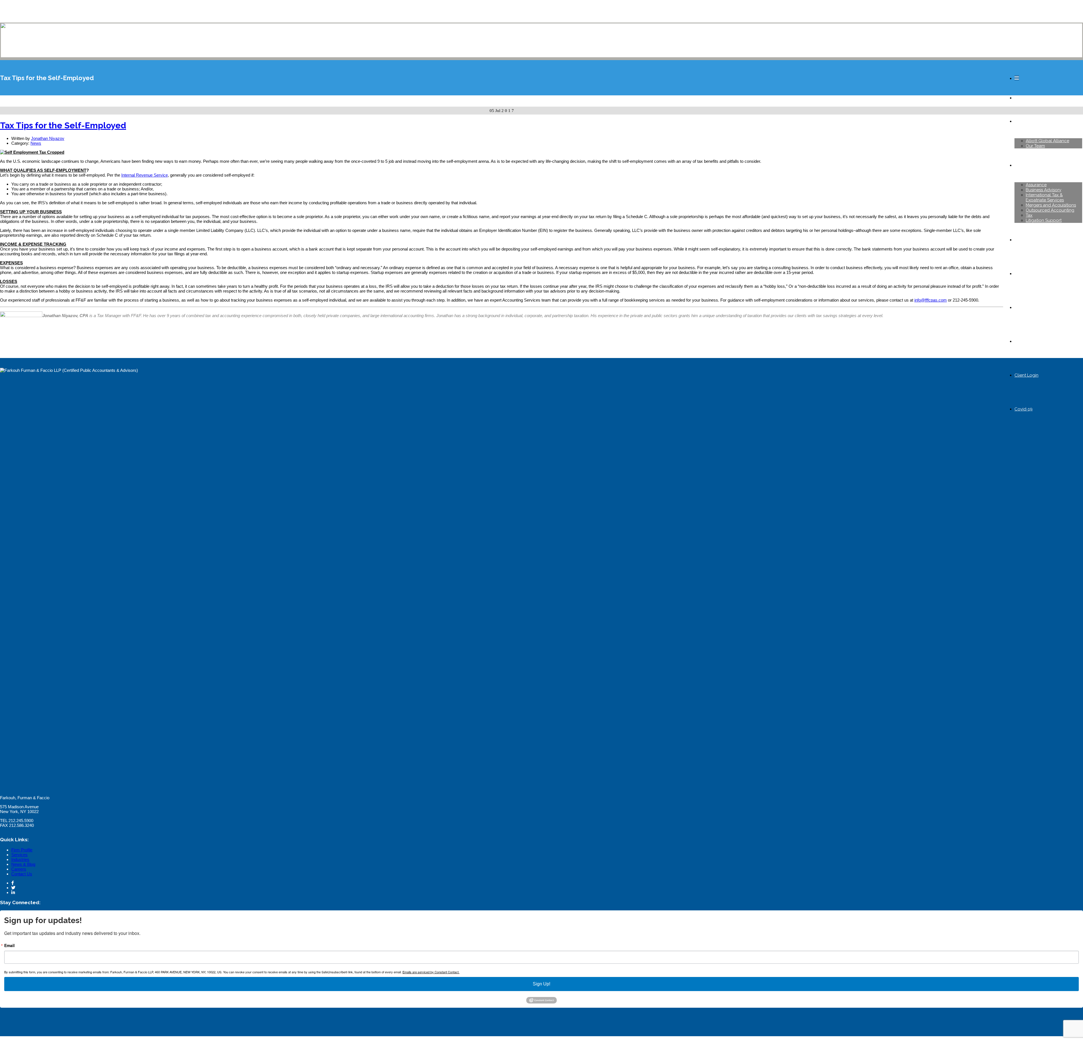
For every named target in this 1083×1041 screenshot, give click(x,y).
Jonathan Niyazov (47, 138)
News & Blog (23, 864)
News (35, 143)
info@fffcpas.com (930, 300)
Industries (20, 859)
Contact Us (21, 873)
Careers (18, 869)
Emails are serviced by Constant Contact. (430, 972)
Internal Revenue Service (144, 175)
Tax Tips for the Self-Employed (63, 125)
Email (9, 945)
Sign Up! (541, 983)
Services (19, 854)
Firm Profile (21, 849)
